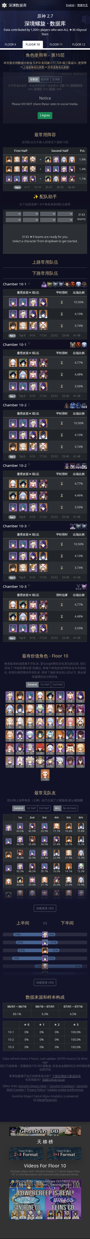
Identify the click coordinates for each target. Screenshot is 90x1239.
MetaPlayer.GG (47, 1100)
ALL (57, 808)
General (32, 684)
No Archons (69, 808)
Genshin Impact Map (32, 1086)
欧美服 (45, 79)
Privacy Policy (36, 1090)
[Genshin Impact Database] (45, 1131)
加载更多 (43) (45, 908)
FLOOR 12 (78, 44)
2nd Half (58, 684)
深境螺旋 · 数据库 (45, 23)
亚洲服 (56, 79)
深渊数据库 (18, 5)
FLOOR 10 (33, 44)
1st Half (44, 684)
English (70, 5)
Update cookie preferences (65, 1090)
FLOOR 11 (56, 44)
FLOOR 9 (10, 44)
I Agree (45, 115)
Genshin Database (61, 1086)
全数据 (34, 79)
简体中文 (82, 5)
